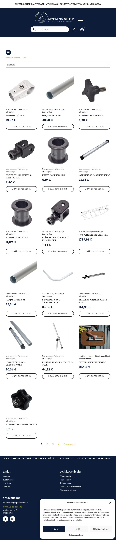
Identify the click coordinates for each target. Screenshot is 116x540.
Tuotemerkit (8, 480)
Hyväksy (54, 529)
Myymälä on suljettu (12, 507)
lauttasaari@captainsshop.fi (15, 502)
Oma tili (6, 487)
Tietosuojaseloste (76, 535)
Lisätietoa (7, 483)
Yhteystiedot (65, 476)
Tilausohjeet (65, 480)
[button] (110, 502)
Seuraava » (69, 444)
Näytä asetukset (100, 529)
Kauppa (6, 476)
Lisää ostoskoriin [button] (21, 127)
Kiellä (77, 529)
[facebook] (5, 519)
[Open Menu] (80, 20)
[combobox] (55, 64)
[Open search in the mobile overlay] (49, 29)
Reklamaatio (65, 483)
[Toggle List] (107, 64)
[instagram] (12, 519)
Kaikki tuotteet (13, 58)
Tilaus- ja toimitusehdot (70, 487)
